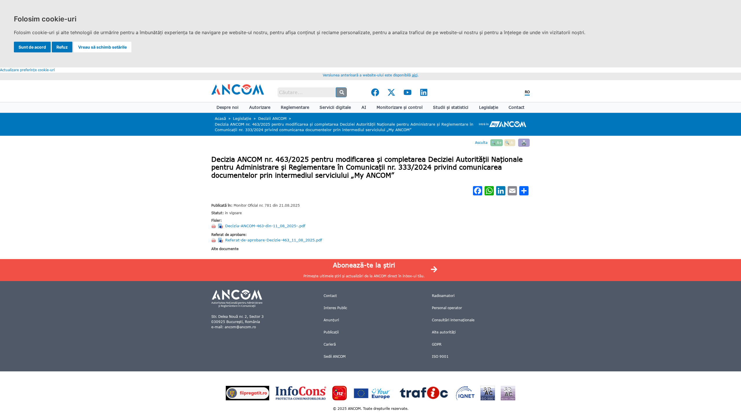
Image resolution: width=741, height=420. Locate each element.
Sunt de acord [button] (32, 47)
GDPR (436, 344)
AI (364, 107)
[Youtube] (407, 92)
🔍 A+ (496, 142)
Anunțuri (331, 320)
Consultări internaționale (453, 320)
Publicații (331, 332)
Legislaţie (488, 107)
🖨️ (524, 142)
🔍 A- (509, 142)
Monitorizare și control (400, 107)
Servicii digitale (335, 107)
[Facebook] (375, 92)
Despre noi (228, 107)
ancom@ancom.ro (240, 327)
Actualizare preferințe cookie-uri (27, 70)
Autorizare (259, 107)
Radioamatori (443, 296)
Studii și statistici (450, 107)
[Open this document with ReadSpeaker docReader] (221, 226)
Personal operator (447, 308)
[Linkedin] (424, 92)
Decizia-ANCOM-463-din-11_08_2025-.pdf (265, 225)
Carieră (330, 344)
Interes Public (335, 308)
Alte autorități (444, 332)
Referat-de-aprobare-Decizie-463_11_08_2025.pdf (273, 240)
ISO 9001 (440, 356)
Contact (516, 107)
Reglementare (295, 107)
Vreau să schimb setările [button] (102, 47)
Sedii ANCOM (335, 356)
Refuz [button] (62, 47)
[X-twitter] (391, 92)
